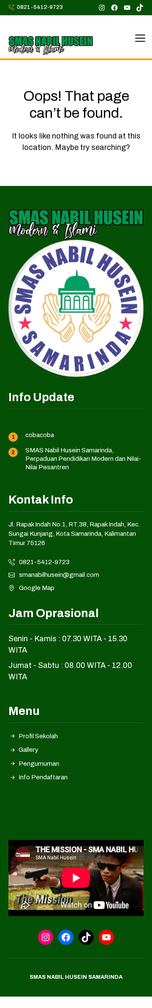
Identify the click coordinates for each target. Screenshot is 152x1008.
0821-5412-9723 (40, 7)
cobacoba (39, 435)
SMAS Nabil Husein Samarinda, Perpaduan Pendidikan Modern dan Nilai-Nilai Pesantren (83, 459)
